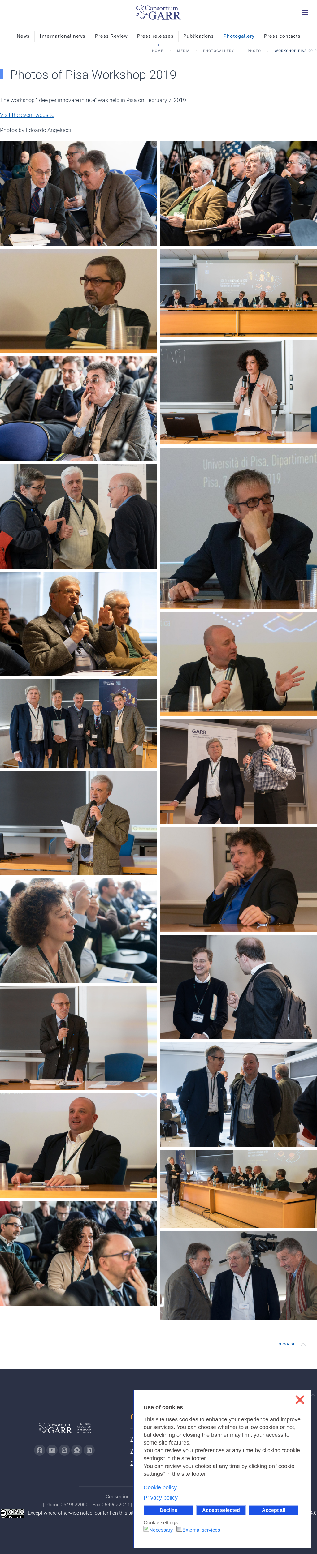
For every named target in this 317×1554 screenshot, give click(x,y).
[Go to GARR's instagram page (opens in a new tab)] (64, 1450)
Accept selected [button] (221, 1510)
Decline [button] (168, 1510)
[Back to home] (158, 12)
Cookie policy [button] (160, 1487)
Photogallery (239, 36)
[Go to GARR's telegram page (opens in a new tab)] (76, 1450)
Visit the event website (27, 115)
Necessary (161, 1530)
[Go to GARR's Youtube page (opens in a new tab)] (52, 1450)
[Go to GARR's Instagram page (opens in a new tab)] (39, 1450)
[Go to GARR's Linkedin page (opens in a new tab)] (89, 1450)
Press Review (111, 36)
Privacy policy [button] (161, 1498)
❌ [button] (300, 1400)
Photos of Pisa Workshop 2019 (93, 74)
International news (62, 36)
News (23, 36)
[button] (305, 12)
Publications (198, 36)
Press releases (155, 36)
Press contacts (282, 36)
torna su (286, 1344)
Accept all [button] (273, 1510)
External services (201, 1530)
